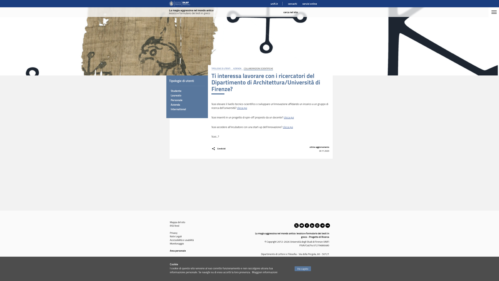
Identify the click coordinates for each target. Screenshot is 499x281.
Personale (176, 100)
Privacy (173, 233)
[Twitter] (296, 225)
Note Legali (176, 236)
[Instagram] (317, 225)
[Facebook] (307, 225)
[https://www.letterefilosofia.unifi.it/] (179, 3)
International (178, 109)
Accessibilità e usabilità (182, 240)
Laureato (176, 95)
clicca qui (242, 108)
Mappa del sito (177, 222)
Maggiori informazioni (264, 272)
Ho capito (302, 269)
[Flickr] (327, 225)
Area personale (178, 250)
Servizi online (309, 3)
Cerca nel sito (290, 12)
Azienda (237, 68)
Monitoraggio (177, 243)
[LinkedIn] (312, 225)
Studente (176, 91)
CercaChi (292, 3)
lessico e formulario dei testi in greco (191, 12)
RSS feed (174, 225)
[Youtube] (301, 225)
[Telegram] (322, 225)
